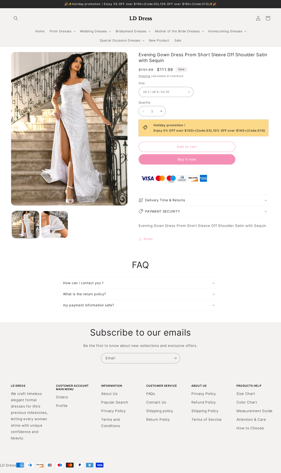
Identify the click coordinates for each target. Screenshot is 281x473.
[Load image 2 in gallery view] (54, 224)
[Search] (16, 18)
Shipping (144, 75)
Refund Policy (203, 402)
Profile (62, 406)
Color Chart (246, 402)
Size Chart (245, 393)
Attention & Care (251, 419)
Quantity (145, 102)
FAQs (150, 393)
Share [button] (148, 239)
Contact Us (156, 402)
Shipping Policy (204, 411)
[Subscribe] (175, 358)
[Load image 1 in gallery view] (25, 224)
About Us (109, 393)
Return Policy (158, 419)
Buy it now (187, 159)
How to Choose (250, 428)
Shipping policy (159, 411)
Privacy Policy (113, 411)
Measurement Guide (254, 411)
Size (142, 83)
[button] (62, 31)
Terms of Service (206, 419)
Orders (62, 397)
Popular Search (114, 402)
